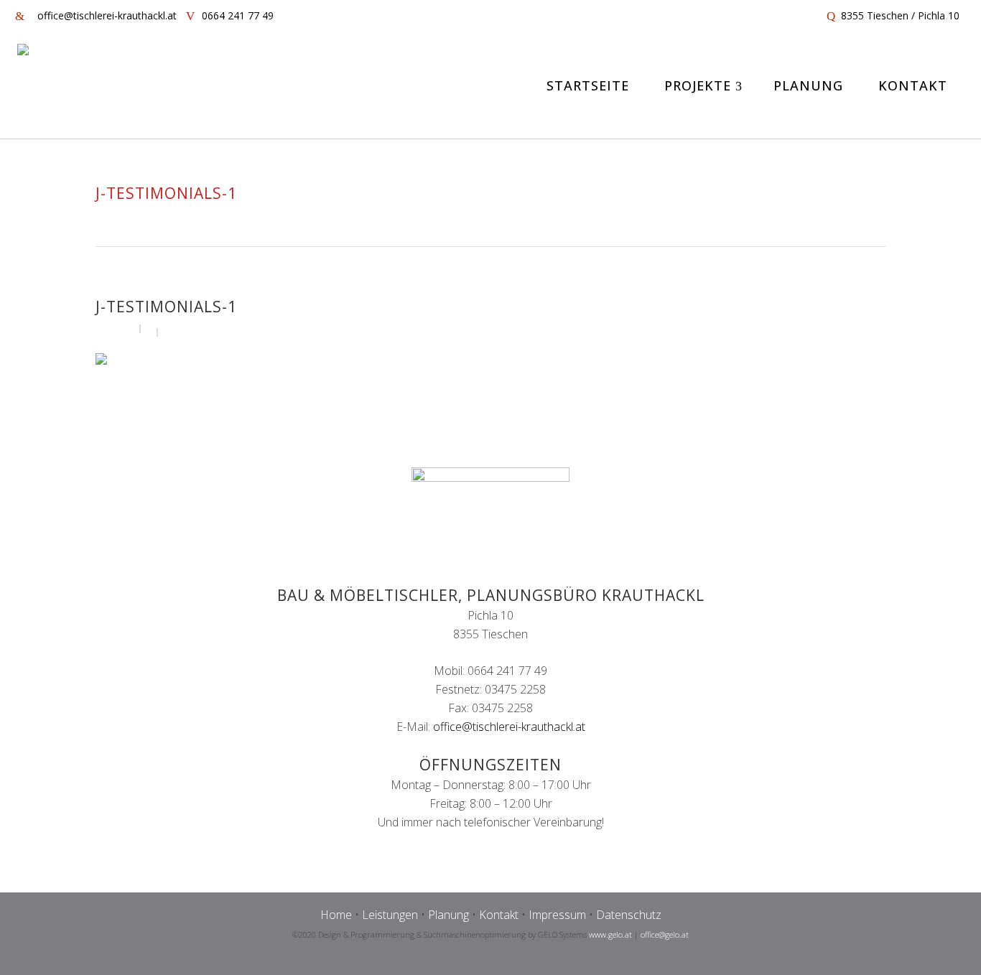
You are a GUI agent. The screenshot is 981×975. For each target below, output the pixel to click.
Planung (448, 915)
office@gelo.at (665, 934)
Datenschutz (628, 915)
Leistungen (390, 915)
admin (120, 328)
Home (336, 915)
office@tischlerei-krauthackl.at (509, 726)
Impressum (557, 915)
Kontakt (499, 915)
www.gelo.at (610, 934)
